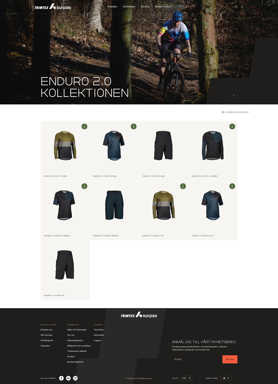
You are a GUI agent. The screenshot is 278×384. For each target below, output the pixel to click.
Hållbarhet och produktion (79, 346)
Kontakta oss (46, 329)
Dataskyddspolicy (75, 340)
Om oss (70, 335)
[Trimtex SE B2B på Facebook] (61, 378)
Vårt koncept (46, 335)
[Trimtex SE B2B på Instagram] (75, 378)
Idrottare (71, 356)
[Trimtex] (53, 6)
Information (99, 335)
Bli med (230, 359)
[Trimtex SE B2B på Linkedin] (68, 378)
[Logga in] (242, 7)
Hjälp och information (77, 329)
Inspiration (45, 346)
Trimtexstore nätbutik (76, 351)
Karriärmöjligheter (75, 362)
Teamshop (98, 329)
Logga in (98, 340)
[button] (236, 7)
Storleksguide (47, 340)
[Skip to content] (234, 95)
